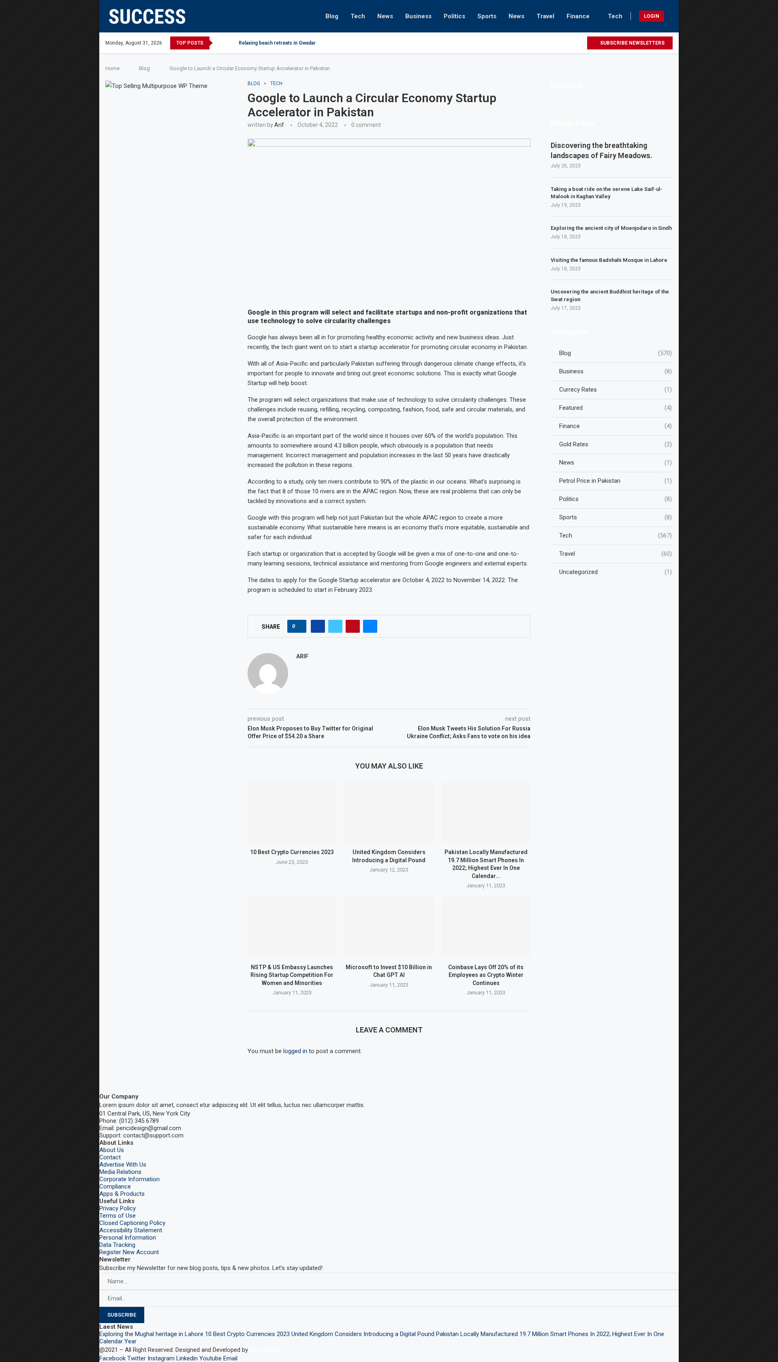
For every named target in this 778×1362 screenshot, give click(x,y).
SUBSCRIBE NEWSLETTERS (632, 43)
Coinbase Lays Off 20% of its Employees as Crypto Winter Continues (486, 975)
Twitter (136, 1358)
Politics (454, 16)
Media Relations (120, 1172)
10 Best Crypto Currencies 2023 (292, 852)
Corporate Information (129, 1179)
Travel (545, 16)
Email (230, 1358)
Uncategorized (615, 572)
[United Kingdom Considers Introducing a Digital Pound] (388, 812)
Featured (615, 407)
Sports (486, 16)
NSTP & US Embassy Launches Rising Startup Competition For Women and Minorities (291, 975)
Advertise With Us (122, 1164)
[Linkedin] (561, 43)
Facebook (112, 1358)
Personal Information (127, 1237)
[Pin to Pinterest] (353, 626)
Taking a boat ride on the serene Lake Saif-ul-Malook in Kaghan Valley (607, 192)
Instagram (161, 1358)
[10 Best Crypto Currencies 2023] (292, 812)
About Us (111, 1150)
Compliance (115, 1186)
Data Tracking (117, 1244)
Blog (331, 16)
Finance (578, 16)
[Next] (231, 42)
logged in (295, 1051)
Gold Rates (615, 444)
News (385, 16)
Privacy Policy (117, 1208)
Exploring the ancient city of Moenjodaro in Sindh (611, 228)
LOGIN (651, 16)
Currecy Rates (615, 389)
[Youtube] (571, 43)
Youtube (210, 1358)
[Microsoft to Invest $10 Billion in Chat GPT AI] (388, 926)
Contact (110, 1157)
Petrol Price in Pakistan (615, 480)
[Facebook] (524, 43)
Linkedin (187, 1358)
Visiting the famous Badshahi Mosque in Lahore (609, 260)
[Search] (670, 16)
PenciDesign (266, 1349)
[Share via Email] (370, 626)
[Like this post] (299, 626)
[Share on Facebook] (318, 626)
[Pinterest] (552, 43)
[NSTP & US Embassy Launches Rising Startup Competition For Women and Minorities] (292, 926)
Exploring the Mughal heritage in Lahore (151, 1334)
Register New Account (129, 1252)
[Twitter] (533, 43)
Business (418, 16)
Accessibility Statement (130, 1230)
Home (112, 68)
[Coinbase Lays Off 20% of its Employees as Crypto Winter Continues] (486, 926)
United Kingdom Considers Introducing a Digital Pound (362, 1334)
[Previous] (220, 42)
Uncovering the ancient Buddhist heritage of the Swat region (610, 295)
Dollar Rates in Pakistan (265, 43)
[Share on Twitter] (335, 626)
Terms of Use (117, 1215)
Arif (279, 125)
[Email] (580, 43)
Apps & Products (122, 1193)
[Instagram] (543, 43)
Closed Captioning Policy (132, 1223)
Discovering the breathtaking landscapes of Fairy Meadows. (601, 150)
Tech (358, 16)
